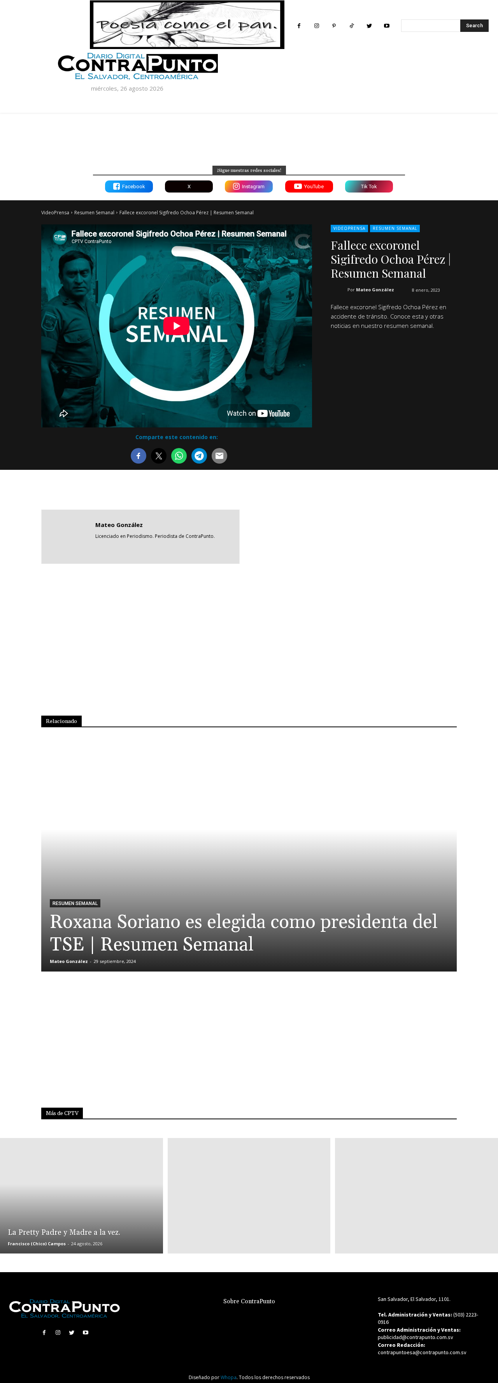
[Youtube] (386, 26)
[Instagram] (316, 26)
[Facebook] (299, 26)
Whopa (229, 1377)
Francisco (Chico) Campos (37, 1243)
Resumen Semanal (94, 212)
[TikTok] (351, 26)
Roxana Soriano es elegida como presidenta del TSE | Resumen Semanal (244, 933)
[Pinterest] (334, 26)
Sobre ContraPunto (249, 1301)
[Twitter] (369, 26)
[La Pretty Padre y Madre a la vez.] (81, 1195)
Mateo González (375, 289)
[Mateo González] (68, 536)
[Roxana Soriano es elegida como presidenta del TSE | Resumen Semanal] (249, 859)
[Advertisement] (378, 535)
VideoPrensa (55, 212)
